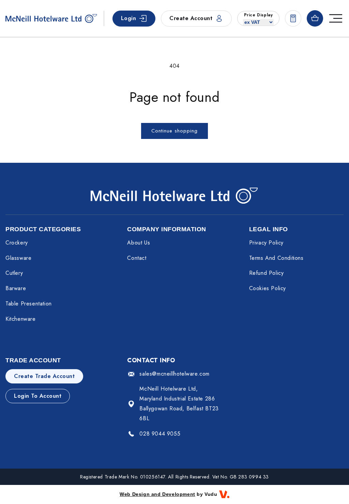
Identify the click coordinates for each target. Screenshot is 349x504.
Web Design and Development (157, 494)
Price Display (258, 15)
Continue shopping (174, 131)
